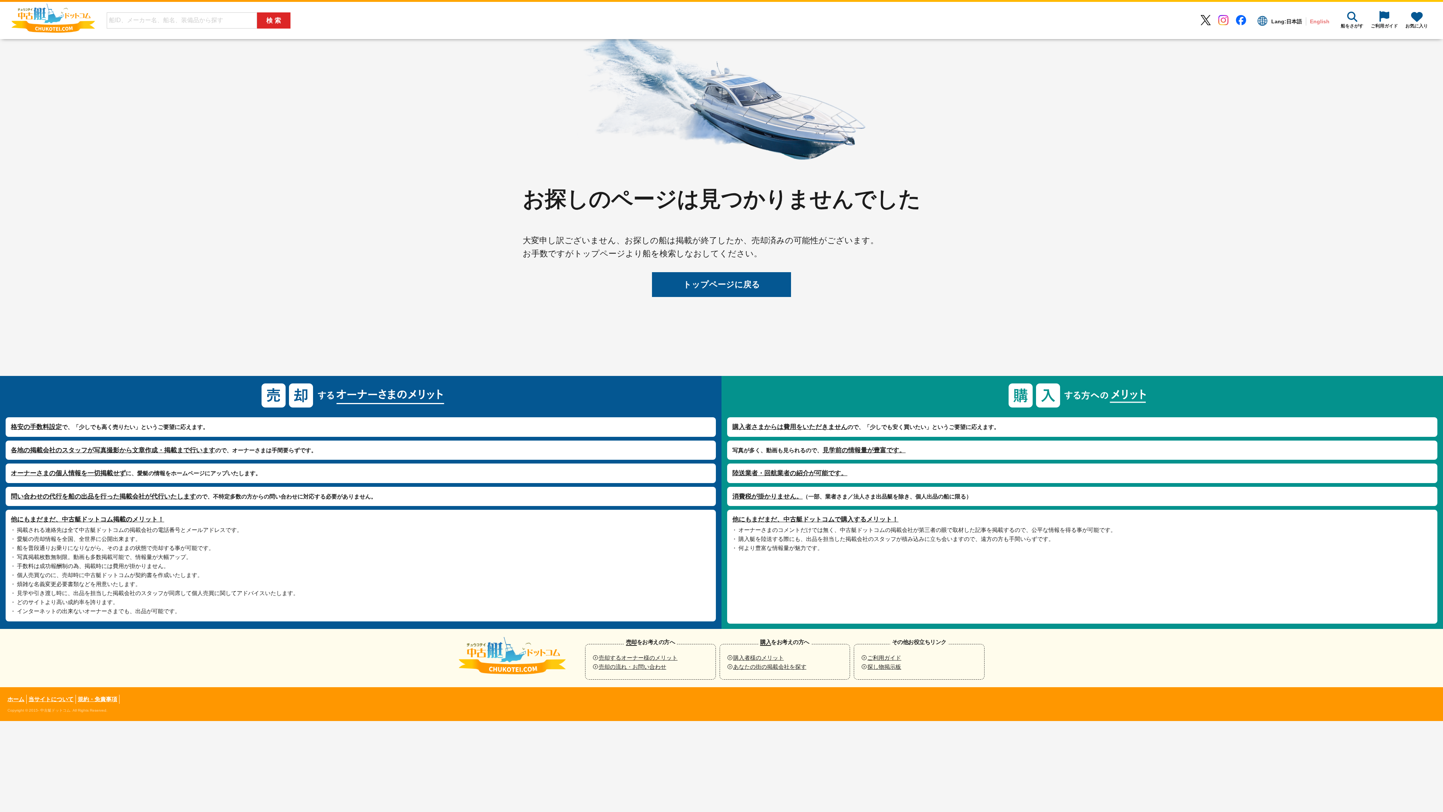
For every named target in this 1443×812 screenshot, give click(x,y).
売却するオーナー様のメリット (638, 657)
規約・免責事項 (97, 699)
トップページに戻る (721, 284)
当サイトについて (51, 699)
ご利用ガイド (884, 657)
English (1320, 21)
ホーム (16, 699)
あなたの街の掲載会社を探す (769, 667)
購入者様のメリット (758, 657)
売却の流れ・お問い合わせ (632, 667)
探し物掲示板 (884, 667)
